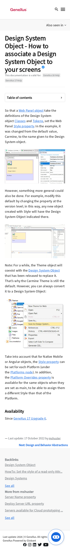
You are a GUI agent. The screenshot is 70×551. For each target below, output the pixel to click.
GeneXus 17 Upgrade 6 (29, 418)
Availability (14, 411)
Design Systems (16, 478)
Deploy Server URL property (24, 503)
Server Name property (20, 497)
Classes (20, 121)
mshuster (55, 438)
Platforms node (21, 372)
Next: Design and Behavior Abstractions (43, 445)
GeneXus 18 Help (51, 75)
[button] (56, 25)
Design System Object (44, 270)
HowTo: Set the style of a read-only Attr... (33, 471)
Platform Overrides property (30, 377)
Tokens (38, 121)
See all (9, 486)
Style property (24, 126)
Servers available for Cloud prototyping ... (34, 510)
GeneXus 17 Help (14, 80)
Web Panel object (31, 110)
